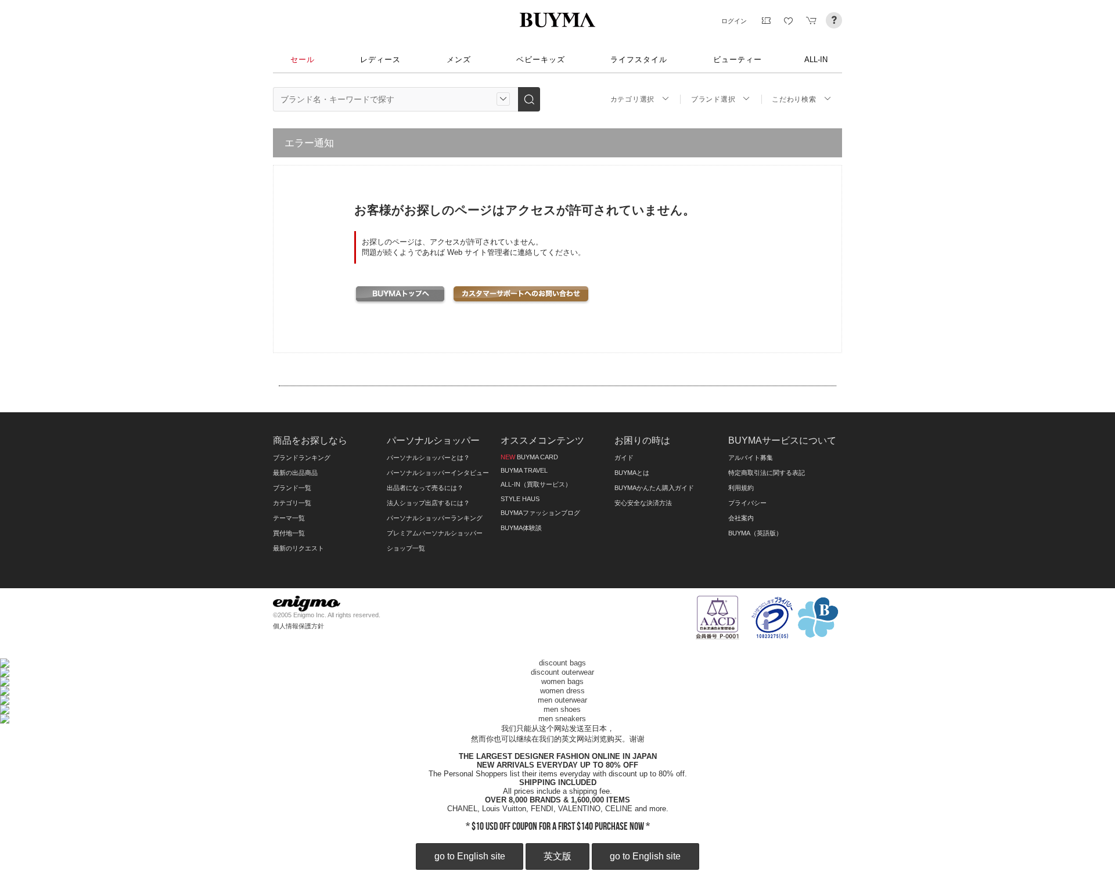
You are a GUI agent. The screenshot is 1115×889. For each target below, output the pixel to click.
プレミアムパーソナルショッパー (435, 533)
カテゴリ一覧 (292, 502)
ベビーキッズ (540, 59)
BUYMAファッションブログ (540, 512)
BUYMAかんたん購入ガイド (654, 487)
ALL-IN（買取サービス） (536, 484)
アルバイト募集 (750, 457)
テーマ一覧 (289, 517)
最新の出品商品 (295, 472)
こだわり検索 (794, 99)
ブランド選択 (713, 99)
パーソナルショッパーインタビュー (438, 472)
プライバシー (747, 502)
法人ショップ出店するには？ (428, 502)
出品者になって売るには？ (425, 487)
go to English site (469, 856)
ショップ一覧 (406, 548)
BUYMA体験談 (521, 527)
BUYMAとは (631, 472)
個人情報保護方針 (298, 625)
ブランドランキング (301, 457)
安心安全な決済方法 (643, 502)
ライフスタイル (638, 59)
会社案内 (741, 517)
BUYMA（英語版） (755, 533)
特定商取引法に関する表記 (766, 472)
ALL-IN (816, 59)
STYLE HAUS (520, 498)
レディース (380, 59)
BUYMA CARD (529, 457)
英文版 (557, 856)
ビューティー (737, 59)
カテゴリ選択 (632, 99)
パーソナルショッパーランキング (435, 517)
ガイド (624, 457)
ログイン (734, 20)
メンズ (459, 59)
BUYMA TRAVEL (524, 470)
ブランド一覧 (292, 487)
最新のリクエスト (298, 548)
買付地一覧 (289, 533)
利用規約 (741, 487)
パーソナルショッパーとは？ (428, 457)
